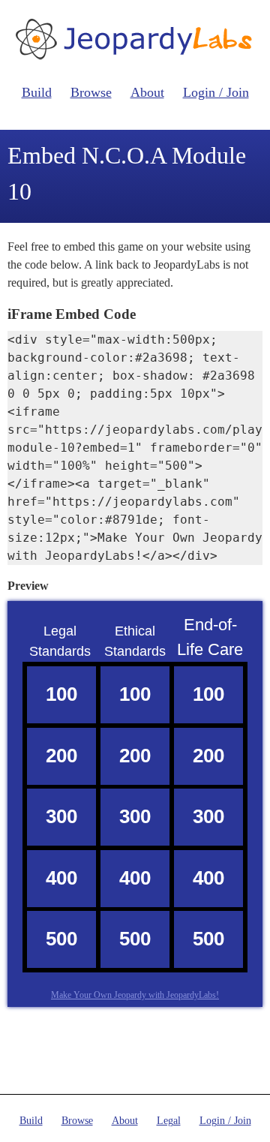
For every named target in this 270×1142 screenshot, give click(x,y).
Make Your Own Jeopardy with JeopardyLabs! (135, 995)
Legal (169, 1120)
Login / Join (216, 92)
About (147, 92)
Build (37, 92)
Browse (91, 92)
